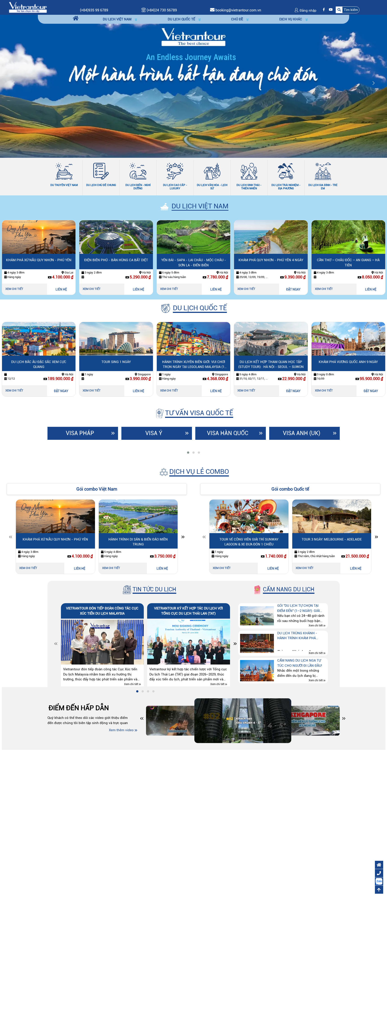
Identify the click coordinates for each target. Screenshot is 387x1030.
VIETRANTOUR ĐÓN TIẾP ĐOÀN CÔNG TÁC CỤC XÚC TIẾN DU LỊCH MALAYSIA (102, 610)
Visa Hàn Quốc (227, 433)
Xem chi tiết (14, 289)
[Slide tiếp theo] (183, 537)
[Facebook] (323, 9)
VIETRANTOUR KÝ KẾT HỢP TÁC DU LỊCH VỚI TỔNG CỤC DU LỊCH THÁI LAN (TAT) (188, 610)
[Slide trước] (10, 537)
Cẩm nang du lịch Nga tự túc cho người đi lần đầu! (299, 663)
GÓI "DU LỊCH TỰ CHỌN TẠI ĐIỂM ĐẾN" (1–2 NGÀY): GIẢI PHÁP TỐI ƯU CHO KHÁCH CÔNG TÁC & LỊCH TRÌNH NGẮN (301, 608)
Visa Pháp (80, 433)
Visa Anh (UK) (301, 433)
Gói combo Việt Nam (96, 489)
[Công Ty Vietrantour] (28, 7)
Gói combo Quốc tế (290, 489)
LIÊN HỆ (61, 289)
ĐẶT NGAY (293, 289)
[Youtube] (329, 9)
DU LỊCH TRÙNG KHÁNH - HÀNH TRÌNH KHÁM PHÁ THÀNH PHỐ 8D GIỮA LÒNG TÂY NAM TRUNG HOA (301, 636)
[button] (347, 9)
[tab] (188, 452)
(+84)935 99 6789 (94, 10)
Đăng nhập (307, 11)
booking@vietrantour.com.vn (238, 10)
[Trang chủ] (76, 18)
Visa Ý (153, 433)
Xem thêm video (121, 730)
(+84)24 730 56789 (161, 10)
